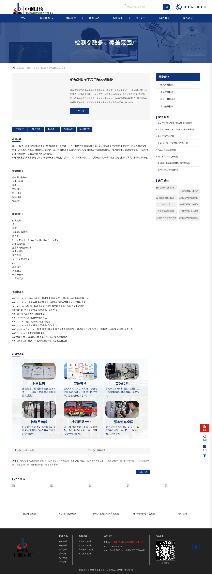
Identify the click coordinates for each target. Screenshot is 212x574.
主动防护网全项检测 (189, 205)
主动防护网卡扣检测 (189, 211)
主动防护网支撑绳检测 (166, 218)
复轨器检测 (28, 451)
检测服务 (45, 18)
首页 (24, 18)
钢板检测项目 (37, 465)
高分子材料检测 (168, 99)
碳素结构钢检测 (127, 461)
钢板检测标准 (23, 465)
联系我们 (188, 18)
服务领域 (94, 18)
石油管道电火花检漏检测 (166, 198)
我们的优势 (84, 129)
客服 (205, 430)
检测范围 (36, 129)
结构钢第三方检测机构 (58, 461)
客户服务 (164, 18)
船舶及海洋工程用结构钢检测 (33, 461)
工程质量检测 (166, 107)
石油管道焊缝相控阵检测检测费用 (166, 188)
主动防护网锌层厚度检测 (166, 211)
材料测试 (71, 18)
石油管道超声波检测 (189, 191)
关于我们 (141, 18)
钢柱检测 (166, 205)
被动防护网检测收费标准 (189, 218)
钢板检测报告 (51, 465)
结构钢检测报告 (78, 461)
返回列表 (143, 472)
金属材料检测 (166, 85)
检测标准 (68, 129)
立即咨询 (80, 111)
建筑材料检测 (166, 92)
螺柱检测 (101, 451)
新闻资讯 (117, 18)
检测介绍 (20, 129)
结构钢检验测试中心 (96, 461)
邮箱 (205, 450)
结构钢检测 (113, 461)
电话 (205, 440)
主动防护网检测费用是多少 (189, 198)
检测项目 (52, 129)
